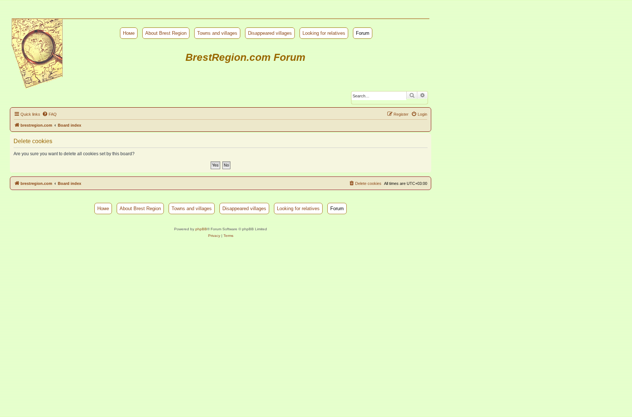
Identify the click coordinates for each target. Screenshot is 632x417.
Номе (129, 33)
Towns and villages (217, 33)
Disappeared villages (270, 33)
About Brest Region (166, 33)
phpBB (201, 229)
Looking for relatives (323, 33)
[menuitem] (49, 114)
